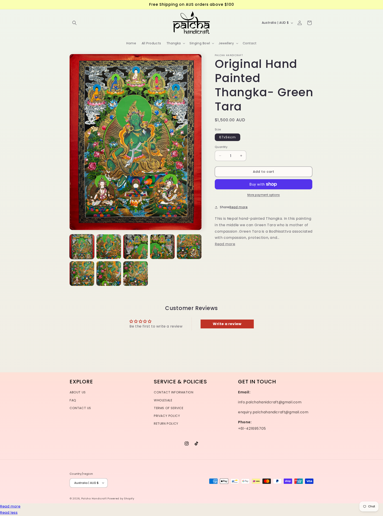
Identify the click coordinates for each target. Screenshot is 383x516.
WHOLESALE (163, 400)
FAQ (73, 400)
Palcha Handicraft (94, 498)
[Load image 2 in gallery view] (108, 246)
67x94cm (227, 137)
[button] (74, 23)
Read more (10, 506)
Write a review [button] (227, 323)
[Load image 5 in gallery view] (189, 246)
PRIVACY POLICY (167, 416)
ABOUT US (78, 392)
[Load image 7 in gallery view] (108, 273)
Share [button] (224, 207)
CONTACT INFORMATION (173, 392)
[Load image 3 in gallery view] (135, 246)
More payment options (263, 195)
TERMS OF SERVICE (169, 408)
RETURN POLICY (166, 423)
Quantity (221, 147)
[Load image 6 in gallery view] (82, 273)
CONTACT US (80, 408)
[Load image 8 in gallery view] (135, 273)
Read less (9, 512)
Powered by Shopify (120, 498)
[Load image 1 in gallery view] (82, 246)
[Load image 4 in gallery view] (162, 246)
